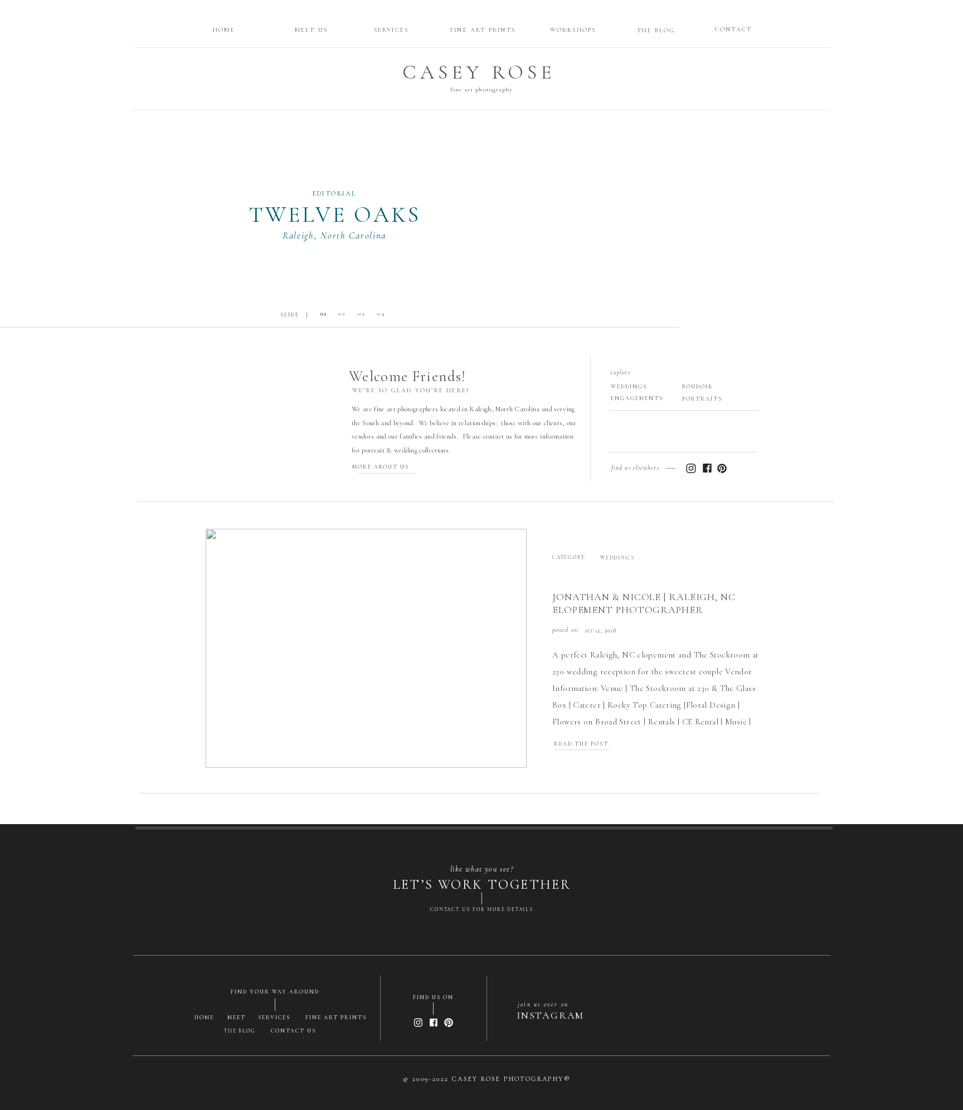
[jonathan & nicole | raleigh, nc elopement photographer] (366, 648)
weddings (617, 558)
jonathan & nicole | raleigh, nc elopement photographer (644, 603)
